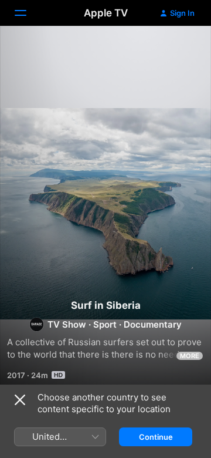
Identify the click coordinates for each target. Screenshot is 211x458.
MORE (189, 356)
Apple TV (106, 13)
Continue (156, 437)
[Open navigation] (27, 13)
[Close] (20, 400)
